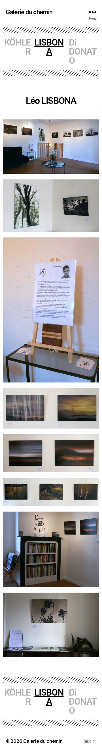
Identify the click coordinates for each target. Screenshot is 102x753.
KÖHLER (17, 47)
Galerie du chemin (29, 12)
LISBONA (48, 47)
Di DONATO (83, 51)
